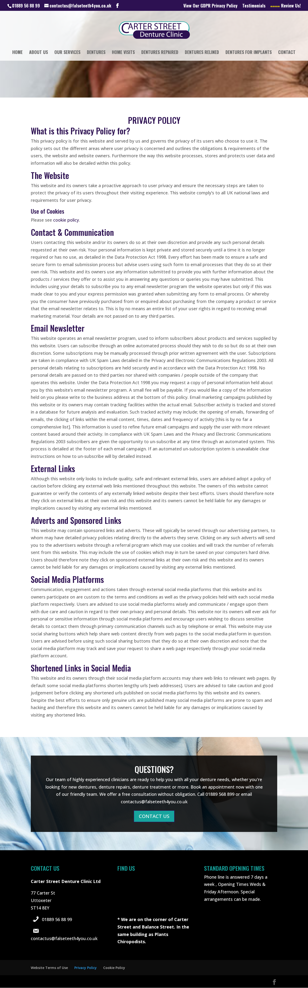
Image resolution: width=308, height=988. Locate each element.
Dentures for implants (248, 52)
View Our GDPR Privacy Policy (210, 6)
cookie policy (66, 220)
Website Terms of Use (49, 967)
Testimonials (253, 6)
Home (17, 52)
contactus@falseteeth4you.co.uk (64, 938)
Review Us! (290, 6)
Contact (286, 52)
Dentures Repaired (159, 52)
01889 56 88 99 (57, 919)
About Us (38, 52)
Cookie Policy (114, 967)
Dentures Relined (202, 52)
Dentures (96, 52)
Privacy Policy (85, 967)
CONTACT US (154, 816)
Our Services (67, 52)
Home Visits (123, 52)
